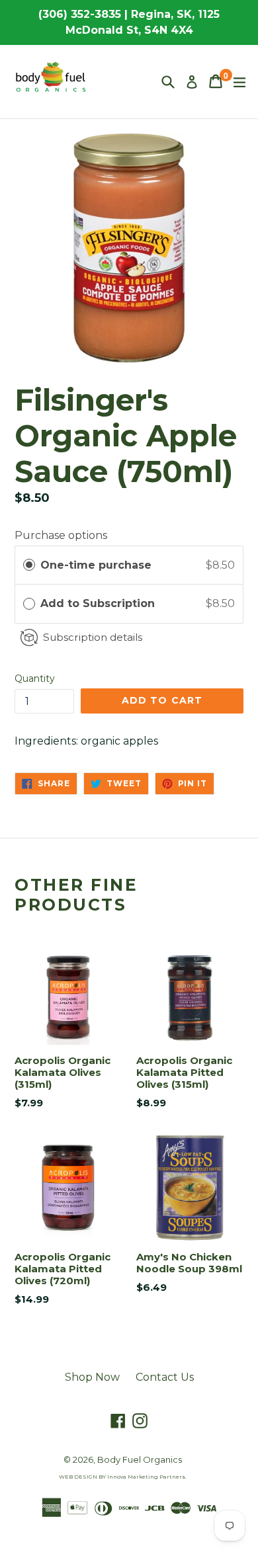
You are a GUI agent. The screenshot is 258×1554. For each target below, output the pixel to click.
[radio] (29, 565)
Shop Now (92, 1377)
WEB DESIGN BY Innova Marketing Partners (122, 1476)
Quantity (35, 678)
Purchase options (61, 535)
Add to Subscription (99, 603)
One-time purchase (95, 565)
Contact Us (165, 1377)
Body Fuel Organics (139, 1459)
